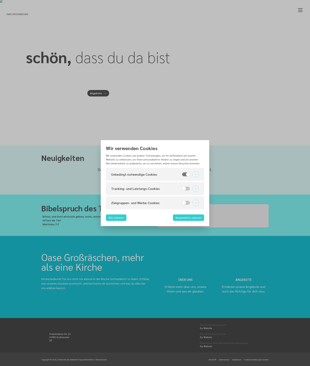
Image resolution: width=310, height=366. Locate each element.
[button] (155, 174)
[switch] (186, 174)
